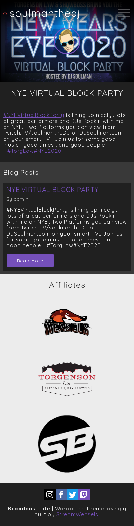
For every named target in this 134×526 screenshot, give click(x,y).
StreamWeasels (77, 514)
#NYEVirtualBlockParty (33, 115)
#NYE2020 (47, 151)
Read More (30, 260)
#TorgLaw (20, 151)
